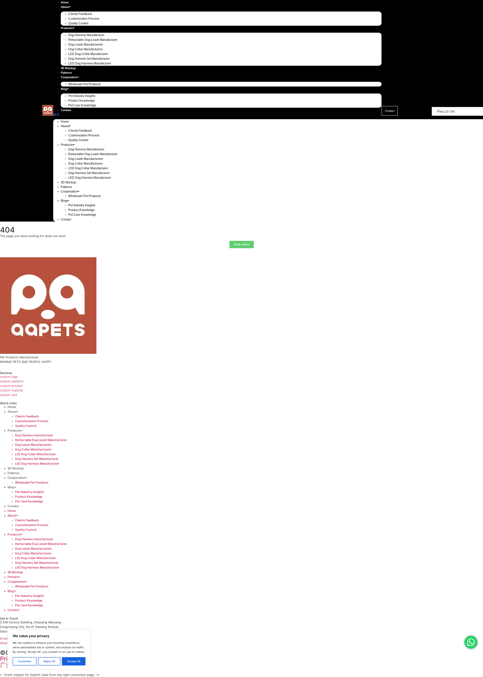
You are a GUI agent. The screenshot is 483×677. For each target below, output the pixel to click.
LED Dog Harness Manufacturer (89, 63)
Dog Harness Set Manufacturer (89, 58)
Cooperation (69, 77)
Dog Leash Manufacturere (85, 44)
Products (67, 28)
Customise (24, 661)
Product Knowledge (81, 100)
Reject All (49, 661)
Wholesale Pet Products (84, 84)
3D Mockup (68, 68)
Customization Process (83, 18)
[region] (49, 649)
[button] (217, 114)
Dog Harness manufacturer (86, 35)
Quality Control (78, 23)
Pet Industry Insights (81, 95)
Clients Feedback (80, 13)
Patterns (66, 72)
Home (65, 121)
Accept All (73, 661)
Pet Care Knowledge (82, 105)
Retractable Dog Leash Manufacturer (93, 39)
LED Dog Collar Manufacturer (88, 54)
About (65, 7)
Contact (66, 110)
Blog (64, 88)
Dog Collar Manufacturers (85, 49)
